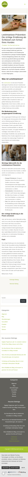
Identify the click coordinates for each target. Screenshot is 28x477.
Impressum (14, 436)
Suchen (4, 297)
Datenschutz (14, 439)
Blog (3, 316)
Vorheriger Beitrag (14, 279)
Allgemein (4, 314)
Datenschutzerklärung (16, 474)
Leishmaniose (7, 82)
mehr (23, 467)
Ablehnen (5, 467)
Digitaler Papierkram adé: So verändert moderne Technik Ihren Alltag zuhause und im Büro (14, 407)
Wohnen (4, 329)
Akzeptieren (15, 467)
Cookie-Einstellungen (14, 441)
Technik (4, 327)
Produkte (4, 45)
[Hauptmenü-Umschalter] (24, 4)
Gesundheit (5, 321)
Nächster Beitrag (14, 283)
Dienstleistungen (6, 319)
